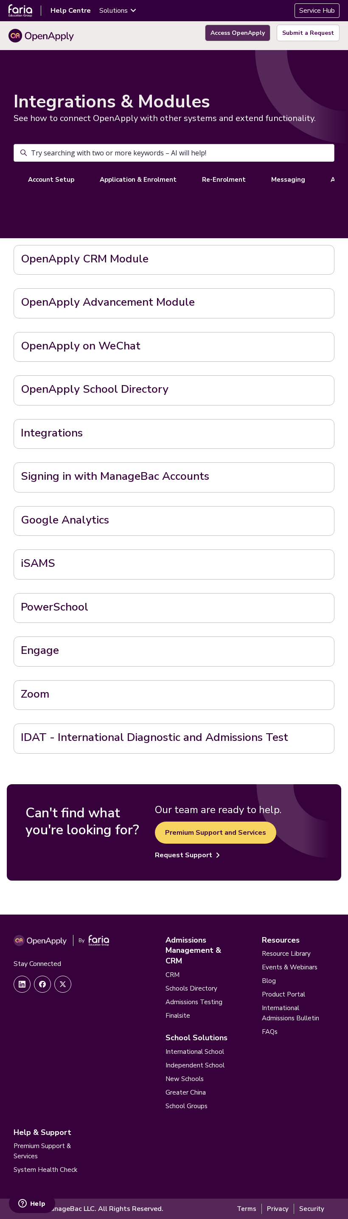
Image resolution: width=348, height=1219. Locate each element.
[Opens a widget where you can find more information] (31, 1204)
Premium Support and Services (215, 832)
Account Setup (51, 179)
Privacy (278, 1209)
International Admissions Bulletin (290, 1013)
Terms (246, 1209)
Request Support (183, 855)
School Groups (187, 1106)
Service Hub (317, 10)
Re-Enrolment (224, 179)
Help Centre (71, 10)
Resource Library (286, 953)
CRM (173, 975)
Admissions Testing (194, 1002)
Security (311, 1209)
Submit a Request (308, 33)
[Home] (41, 35)
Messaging (288, 179)
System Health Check (45, 1170)
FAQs (270, 1032)
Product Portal (283, 994)
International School (195, 1051)
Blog (269, 981)
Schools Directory (191, 988)
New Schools (185, 1079)
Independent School (195, 1065)
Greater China (186, 1092)
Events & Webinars (289, 967)
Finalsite (178, 1015)
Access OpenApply (237, 33)
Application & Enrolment (138, 179)
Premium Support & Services (42, 1151)
